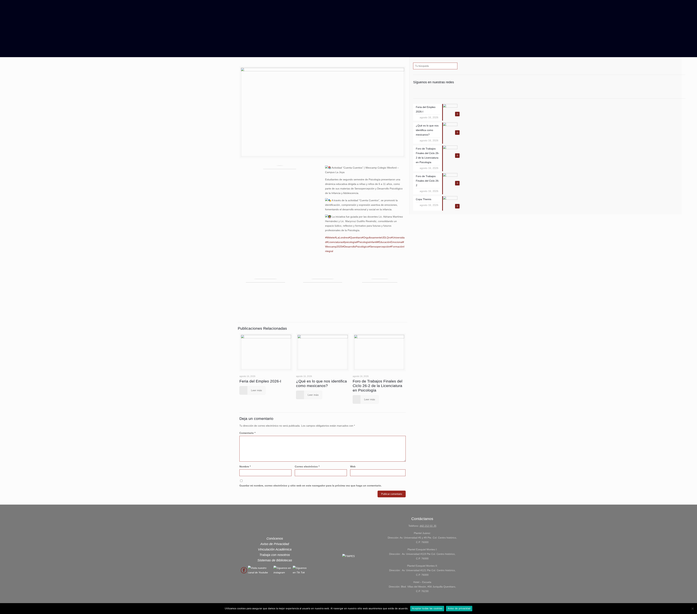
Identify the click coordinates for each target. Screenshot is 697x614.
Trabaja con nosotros (274, 555)
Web (353, 466)
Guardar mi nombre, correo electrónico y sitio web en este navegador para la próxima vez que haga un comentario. (310, 485)
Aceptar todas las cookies (427, 608)
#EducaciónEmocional (390, 242)
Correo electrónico (307, 466)
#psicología (349, 242)
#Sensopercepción (379, 246)
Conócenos (274, 538)
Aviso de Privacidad (274, 544)
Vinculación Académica (275, 549)
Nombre (245, 466)
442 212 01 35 (428, 525)
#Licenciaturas (335, 242)
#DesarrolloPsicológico (355, 246)
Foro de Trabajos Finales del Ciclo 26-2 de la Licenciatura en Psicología (377, 385)
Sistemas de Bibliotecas (274, 560)
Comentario (247, 432)
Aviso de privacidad (459, 608)
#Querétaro (355, 237)
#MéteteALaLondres (336, 237)
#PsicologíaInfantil (366, 242)
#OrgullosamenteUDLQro (376, 237)
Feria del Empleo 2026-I (260, 381)
